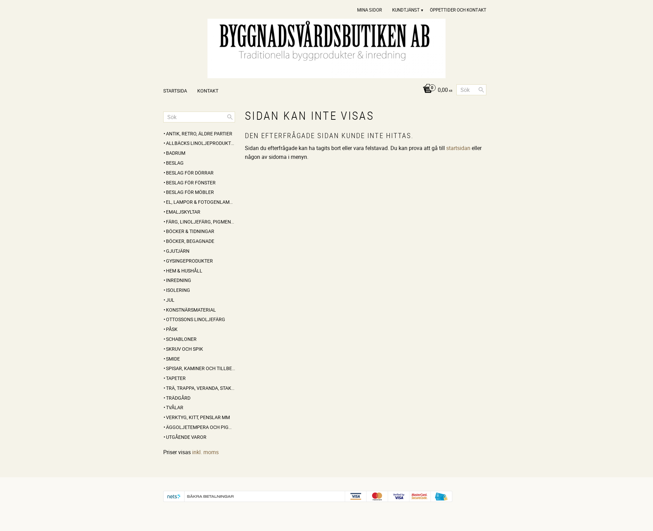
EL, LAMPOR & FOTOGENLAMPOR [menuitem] (200, 202)
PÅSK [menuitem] (172, 329)
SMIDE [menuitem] (173, 358)
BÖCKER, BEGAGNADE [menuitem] (190, 241)
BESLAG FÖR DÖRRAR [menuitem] (190, 172)
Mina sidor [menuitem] (369, 10)
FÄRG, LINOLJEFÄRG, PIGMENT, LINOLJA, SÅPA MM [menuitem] (200, 221)
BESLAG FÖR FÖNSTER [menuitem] (191, 182)
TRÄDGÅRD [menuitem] (178, 398)
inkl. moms (205, 452)
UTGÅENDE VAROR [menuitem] (186, 437)
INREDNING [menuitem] (178, 280)
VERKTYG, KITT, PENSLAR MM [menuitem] (198, 417)
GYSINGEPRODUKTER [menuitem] (189, 261)
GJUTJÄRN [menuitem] (177, 251)
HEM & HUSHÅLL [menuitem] (184, 270)
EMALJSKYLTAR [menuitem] (183, 212)
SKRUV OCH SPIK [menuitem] (184, 349)
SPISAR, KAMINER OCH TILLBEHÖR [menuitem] (200, 368)
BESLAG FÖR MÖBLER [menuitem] (190, 192)
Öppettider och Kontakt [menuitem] (458, 10)
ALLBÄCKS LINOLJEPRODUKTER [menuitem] (200, 143)
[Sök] (481, 90)
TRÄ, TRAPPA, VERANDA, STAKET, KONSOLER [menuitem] (200, 388)
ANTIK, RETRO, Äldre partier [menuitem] (199, 133)
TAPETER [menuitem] (176, 378)
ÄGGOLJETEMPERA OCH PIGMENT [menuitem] (200, 427)
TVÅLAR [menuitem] (174, 407)
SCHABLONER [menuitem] (181, 339)
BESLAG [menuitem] (175, 163)
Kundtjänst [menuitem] (406, 10)
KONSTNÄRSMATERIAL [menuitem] (191, 309)
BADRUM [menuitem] (175, 153)
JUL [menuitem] (170, 300)
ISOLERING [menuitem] (178, 290)
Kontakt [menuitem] (207, 90)
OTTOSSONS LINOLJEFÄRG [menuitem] (195, 319)
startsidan (458, 148)
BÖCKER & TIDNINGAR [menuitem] (190, 231)
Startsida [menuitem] (175, 90)
